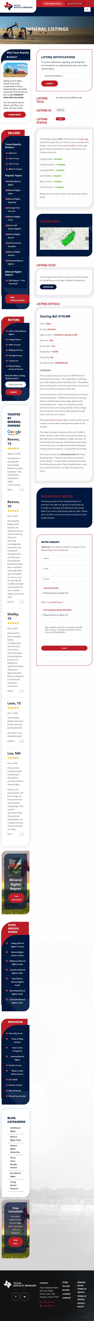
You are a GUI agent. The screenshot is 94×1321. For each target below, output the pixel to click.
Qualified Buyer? (51, 588)
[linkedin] (25, 1297)
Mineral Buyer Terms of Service (54, 550)
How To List (14, 158)
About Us (13, 153)
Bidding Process (16, 350)
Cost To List (14, 164)
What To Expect (15, 169)
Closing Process (15, 355)
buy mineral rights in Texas (71, 145)
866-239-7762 (76, 3)
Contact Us (13, 361)
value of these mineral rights (56, 420)
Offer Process (15, 345)
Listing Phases (15, 339)
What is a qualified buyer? (52, 602)
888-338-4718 (49, 1306)
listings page (83, 139)
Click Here (15, 1242)
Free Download (16, 898)
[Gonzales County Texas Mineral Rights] (64, 238)
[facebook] (16, 1297)
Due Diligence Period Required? (58, 610)
